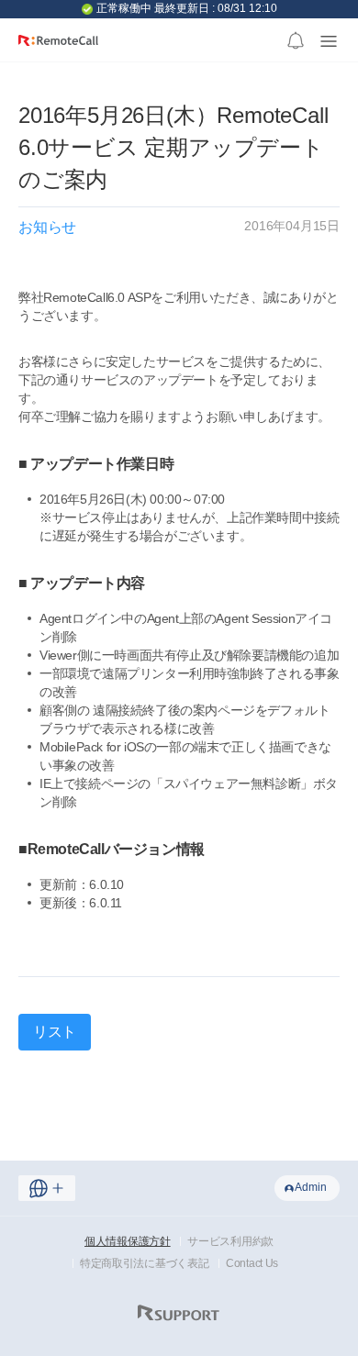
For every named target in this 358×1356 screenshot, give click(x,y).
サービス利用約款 (230, 1241)
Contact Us (252, 1263)
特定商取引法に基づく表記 (144, 1263)
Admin (311, 1187)
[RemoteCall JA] (58, 47)
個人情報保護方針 (127, 1241)
